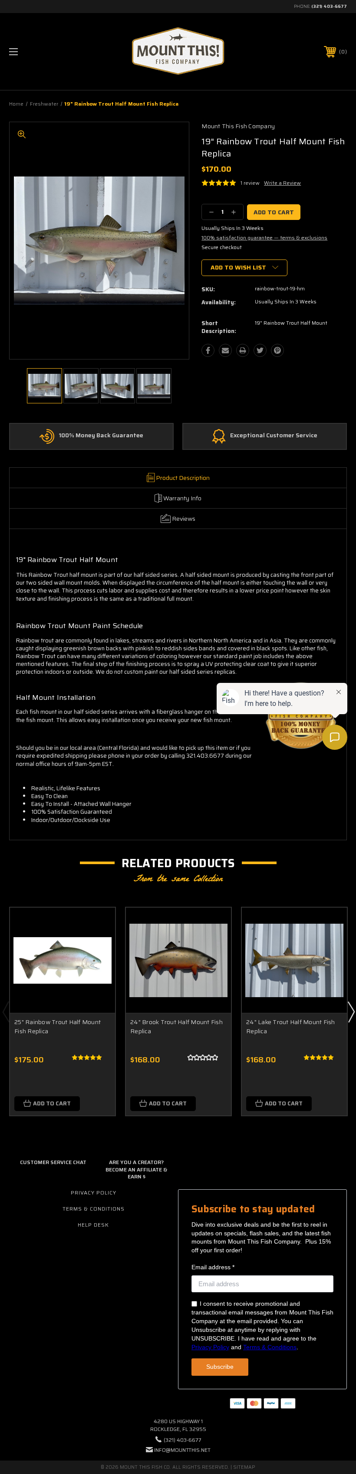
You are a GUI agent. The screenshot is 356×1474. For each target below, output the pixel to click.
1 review (250, 183)
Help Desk (93, 1225)
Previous (5, 1011)
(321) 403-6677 (329, 6)
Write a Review (282, 183)
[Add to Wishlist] (97, 945)
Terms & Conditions (94, 1208)
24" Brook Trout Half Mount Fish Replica (176, 1026)
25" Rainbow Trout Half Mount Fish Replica (57, 1026)
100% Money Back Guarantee (101, 435)
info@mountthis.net (182, 1450)
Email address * (212, 1267)
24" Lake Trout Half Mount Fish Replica (290, 1026)
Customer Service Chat (53, 1162)
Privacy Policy (93, 1192)
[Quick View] (97, 924)
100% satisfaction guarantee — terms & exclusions (264, 237)
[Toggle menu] (43, 51)
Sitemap (244, 1467)
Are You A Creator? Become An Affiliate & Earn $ (136, 1169)
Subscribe (220, 1366)
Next (350, 1011)
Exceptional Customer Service (273, 435)
